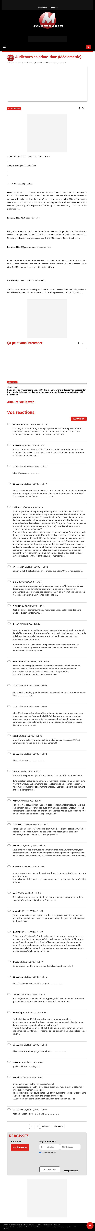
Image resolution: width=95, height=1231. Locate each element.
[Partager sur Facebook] (79, 108)
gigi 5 (15, 581)
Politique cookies (23, 1227)
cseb (15, 893)
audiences (18, 63)
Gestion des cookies (38, 1227)
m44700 (17, 445)
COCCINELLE (19, 824)
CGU (75, 1227)
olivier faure (12, 382)
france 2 (25, 63)
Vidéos (9, 387)
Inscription (42, 7)
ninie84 (16, 911)
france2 (38, 63)
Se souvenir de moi (48, 1152)
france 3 (32, 63)
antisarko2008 (20, 661)
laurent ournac (52, 63)
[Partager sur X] (84, 108)
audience (10, 63)
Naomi (16, 1077)
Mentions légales (9, 1227)
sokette (16, 1062)
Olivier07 (17, 994)
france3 (44, 63)
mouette (17, 866)
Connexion (54, 7)
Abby (15, 800)
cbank (15, 735)
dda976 (16, 932)
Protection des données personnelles (59, 1227)
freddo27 (17, 845)
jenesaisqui (18, 1012)
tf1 (65, 63)
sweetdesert (18, 566)
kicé (15, 623)
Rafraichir (78, 419)
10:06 (15, 387)
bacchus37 (18, 424)
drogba (16, 961)
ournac (60, 63)
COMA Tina (18, 466)
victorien (17, 605)
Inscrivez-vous (19, 1147)
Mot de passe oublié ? (71, 1171)
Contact (6, 1229)
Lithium (16, 507)
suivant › (46, 1126)
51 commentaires (14, 108)
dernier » (58, 1126)
